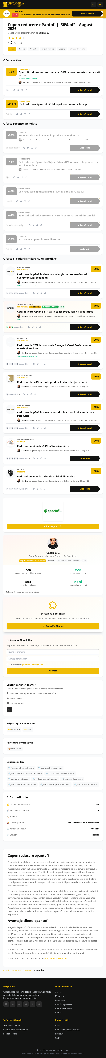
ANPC (57, 1025)
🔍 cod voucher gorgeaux (50, 768)
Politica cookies (10, 1033)
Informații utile (48, 49)
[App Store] (39, 1004)
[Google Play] (32, 1004)
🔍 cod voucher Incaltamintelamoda (25, 773)
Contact (58, 1012)
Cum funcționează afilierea (67, 1029)
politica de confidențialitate (32, 665)
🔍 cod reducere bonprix (85, 784)
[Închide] (99, 600)
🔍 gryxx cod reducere (72, 779)
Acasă (6, 970)
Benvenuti (50, 958)
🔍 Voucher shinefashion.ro (21, 768)
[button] (93, 4)
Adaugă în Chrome (54, 626)
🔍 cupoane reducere (18, 779)
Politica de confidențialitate (15, 1029)
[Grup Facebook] (12, 1004)
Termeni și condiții (11, 1025)
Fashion (27, 970)
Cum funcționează (63, 1004)
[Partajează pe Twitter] (18, 90)
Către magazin (51, 526)
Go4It (57, 1038)
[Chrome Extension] (19, 1004)
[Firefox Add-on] (26, 1004)
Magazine (16, 970)
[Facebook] (9, 709)
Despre (62, 49)
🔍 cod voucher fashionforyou (22, 784)
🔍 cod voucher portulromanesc (55, 784)
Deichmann (61, 958)
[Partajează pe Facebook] (14, 90)
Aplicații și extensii (63, 1008)
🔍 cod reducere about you (45, 779)
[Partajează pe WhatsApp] (22, 90)
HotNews (59, 1033)
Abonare (53, 670)
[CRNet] (13, 4)
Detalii (9, 114)
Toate (12, 49)
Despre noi (60, 1000)
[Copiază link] (26, 90)
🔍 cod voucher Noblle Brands (60, 773)
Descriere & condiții (15, 225)
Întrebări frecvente (77, 49)
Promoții (33, 49)
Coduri (22, 49)
